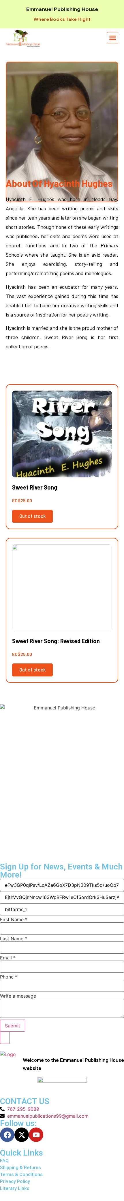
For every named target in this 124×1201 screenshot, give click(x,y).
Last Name (13, 938)
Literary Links (14, 1188)
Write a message (18, 996)
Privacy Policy (15, 1181)
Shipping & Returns (20, 1167)
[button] (113, 38)
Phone (8, 976)
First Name (13, 919)
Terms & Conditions (21, 1174)
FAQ (4, 1160)
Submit (12, 1026)
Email (8, 957)
